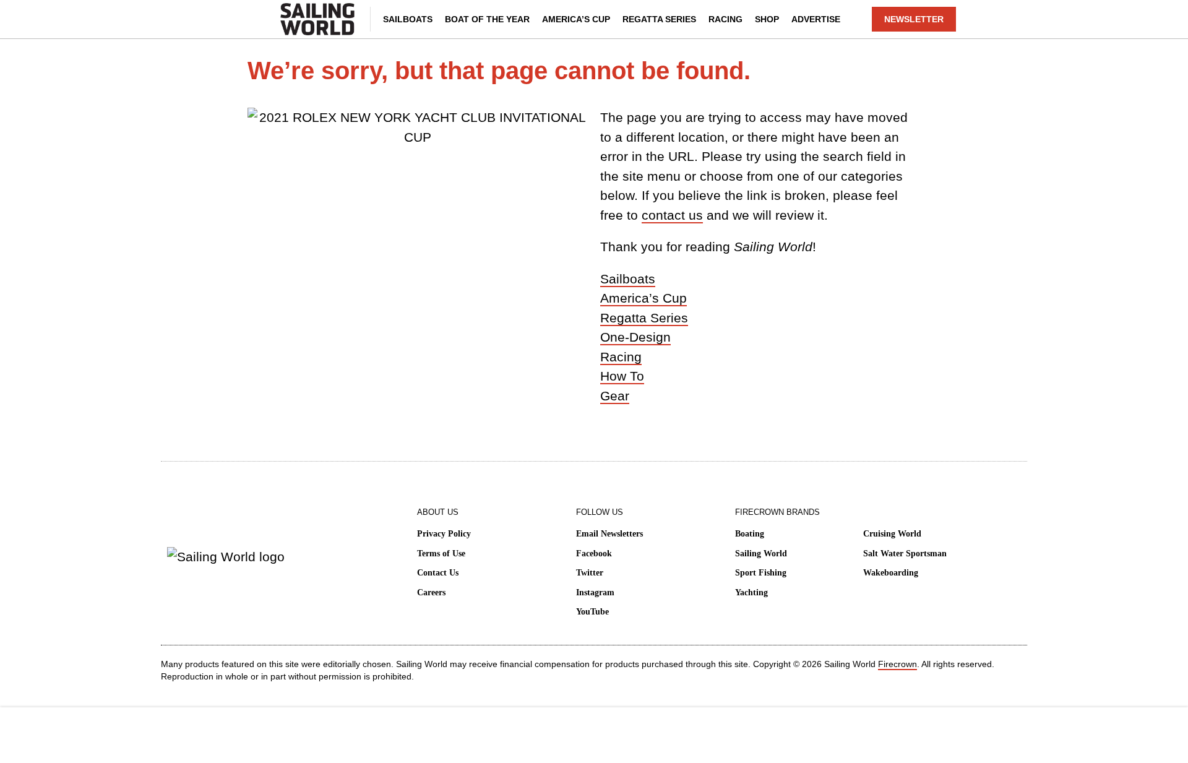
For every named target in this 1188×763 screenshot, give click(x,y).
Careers (431, 592)
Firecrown (897, 664)
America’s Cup (576, 19)
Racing (725, 19)
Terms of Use (441, 553)
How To (622, 376)
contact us (672, 215)
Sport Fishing (760, 572)
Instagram (595, 592)
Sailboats (408, 19)
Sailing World (761, 553)
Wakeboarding (890, 572)
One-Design (635, 337)
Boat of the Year (487, 19)
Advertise (815, 19)
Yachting (751, 592)
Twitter (589, 572)
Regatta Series (659, 19)
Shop (767, 19)
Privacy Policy (444, 533)
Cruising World (892, 533)
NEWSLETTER (914, 19)
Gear (614, 396)
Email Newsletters (609, 533)
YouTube (592, 611)
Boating (749, 533)
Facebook (594, 553)
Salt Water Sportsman (905, 553)
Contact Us (437, 572)
